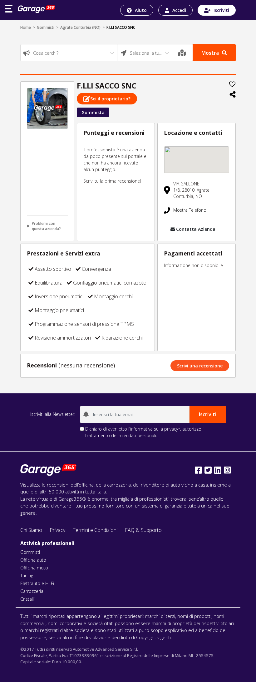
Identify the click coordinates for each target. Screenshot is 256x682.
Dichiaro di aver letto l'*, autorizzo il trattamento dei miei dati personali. (144, 432)
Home (25, 27)
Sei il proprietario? (110, 99)
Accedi (179, 10)
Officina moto (34, 568)
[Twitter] (208, 470)
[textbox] (69, 53)
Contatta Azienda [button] (195, 229)
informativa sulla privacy (154, 429)
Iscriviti (221, 10)
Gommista (93, 112)
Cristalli (27, 599)
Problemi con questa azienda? (46, 226)
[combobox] (68, 52)
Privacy (57, 530)
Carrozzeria (31, 591)
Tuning (26, 575)
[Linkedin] (217, 470)
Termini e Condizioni (95, 530)
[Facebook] (198, 470)
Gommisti (45, 27)
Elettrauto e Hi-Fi (37, 583)
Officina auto (33, 560)
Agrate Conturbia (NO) (80, 27)
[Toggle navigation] (9, 9)
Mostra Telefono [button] (189, 210)
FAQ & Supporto (143, 530)
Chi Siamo (31, 530)
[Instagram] (227, 470)
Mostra (210, 52)
